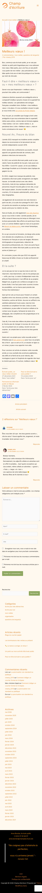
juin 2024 (8, 735)
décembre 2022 (10, 784)
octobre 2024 (10, 725)
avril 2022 (8, 807)
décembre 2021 (10, 820)
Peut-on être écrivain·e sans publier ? (18, 657)
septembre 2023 (11, 758)
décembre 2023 (10, 748)
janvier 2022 (9, 816)
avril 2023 (8, 771)
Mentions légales (21, 877)
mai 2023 (8, 768)
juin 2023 (8, 764)
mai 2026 (8, 712)
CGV (21, 874)
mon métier (19, 55)
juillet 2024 (9, 732)
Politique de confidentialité (21, 879)
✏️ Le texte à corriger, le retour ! (16, 646)
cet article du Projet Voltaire (25, 111)
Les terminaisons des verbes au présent (19, 640)
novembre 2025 (10, 715)
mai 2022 (8, 803)
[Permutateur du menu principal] (38, 5)
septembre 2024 (11, 728)
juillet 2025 (9, 719)
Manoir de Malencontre (12, 226)
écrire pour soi (10, 610)
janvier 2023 (9, 781)
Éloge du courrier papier (13, 635)
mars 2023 (9, 774)
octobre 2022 (9, 790)
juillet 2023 (9, 761)
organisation (9, 616)
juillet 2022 (9, 797)
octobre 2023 (10, 754)
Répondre (36, 444)
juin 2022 (8, 800)
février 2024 (9, 741)
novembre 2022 (10, 787)
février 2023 (9, 777)
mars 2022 (8, 810)
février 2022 (9, 813)
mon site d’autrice (32, 213)
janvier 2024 (9, 745)
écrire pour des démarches (14, 606)
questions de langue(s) (31, 55)
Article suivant (21, 409)
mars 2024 (9, 738)
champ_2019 (12, 449)
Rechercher (6, 589)
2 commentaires (7, 55)
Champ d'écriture (17, 5)
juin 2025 (8, 722)
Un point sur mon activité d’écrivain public (19, 651)
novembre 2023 (10, 751)
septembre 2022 (10, 794)
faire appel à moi (19, 340)
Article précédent (21, 404)
